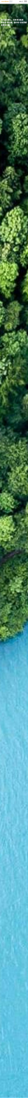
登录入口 (21, 1)
